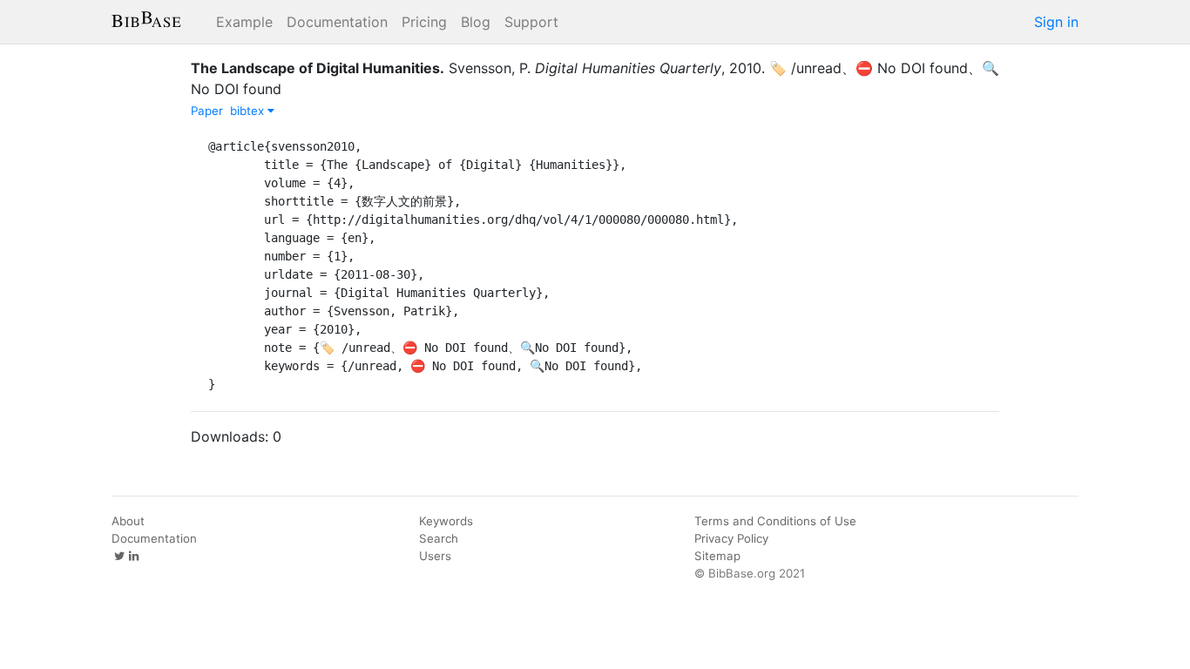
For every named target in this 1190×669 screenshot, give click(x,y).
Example (244, 21)
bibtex (248, 111)
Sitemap (717, 556)
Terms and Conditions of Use (775, 521)
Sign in (1056, 21)
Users (435, 556)
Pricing (424, 21)
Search (438, 538)
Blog (475, 21)
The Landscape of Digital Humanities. (317, 68)
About (128, 521)
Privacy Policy (731, 538)
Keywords (446, 521)
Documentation (337, 21)
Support (531, 21)
